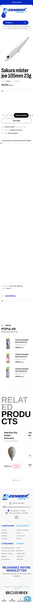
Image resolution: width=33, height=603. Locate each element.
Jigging (17, 344)
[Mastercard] (12, 593)
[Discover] (21, 593)
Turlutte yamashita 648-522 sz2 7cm (21, 355)
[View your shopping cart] (3, 15)
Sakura (8, 81)
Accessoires (8, 441)
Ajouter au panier (21, 115)
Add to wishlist (30, 115)
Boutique (12, 601)
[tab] (16, 296)
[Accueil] (4, 599)
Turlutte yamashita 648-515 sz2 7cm (21, 341)
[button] (13, 480)
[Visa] (8, 593)
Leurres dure (25, 26)
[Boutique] (12, 600)
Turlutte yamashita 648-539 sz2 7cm (21, 370)
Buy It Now (16, 121)
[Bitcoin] (25, 593)
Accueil (4, 601)
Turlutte (23, 344)
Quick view (20, 453)
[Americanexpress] (17, 593)
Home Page (7, 26)
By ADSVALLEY (19, 587)
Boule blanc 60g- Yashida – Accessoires (11, 435)
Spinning (16, 26)
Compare (20, 449)
